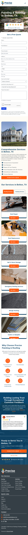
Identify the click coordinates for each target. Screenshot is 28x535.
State (2, 71)
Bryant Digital (10, 531)
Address (2, 61)
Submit (3, 108)
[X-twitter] (2, 521)
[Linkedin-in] (6, 521)
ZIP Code (3, 76)
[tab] (8, 192)
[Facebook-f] (4, 521)
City (2, 66)
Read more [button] (18, 428)
